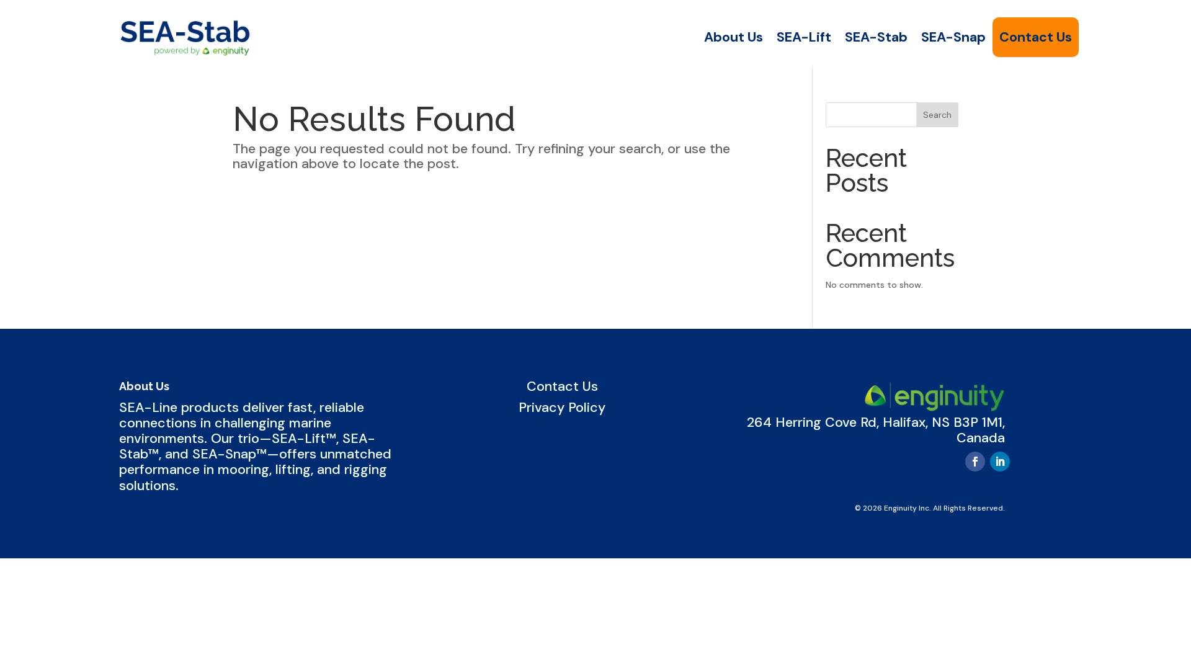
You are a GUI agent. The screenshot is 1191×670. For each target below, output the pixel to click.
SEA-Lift (804, 37)
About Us (733, 37)
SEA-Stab (876, 37)
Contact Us (1035, 37)
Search (937, 114)
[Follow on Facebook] (975, 461)
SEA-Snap (953, 37)
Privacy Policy (562, 407)
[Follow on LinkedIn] (1000, 461)
